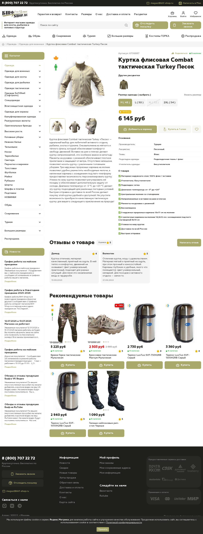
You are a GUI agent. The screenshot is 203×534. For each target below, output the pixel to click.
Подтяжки (10, 193)
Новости (64, 463)
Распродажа (193, 36)
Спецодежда (12, 100)
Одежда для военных (17, 71)
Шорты (9, 185)
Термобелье (12, 156)
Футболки (10, 172)
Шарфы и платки (14, 189)
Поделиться (181, 53)
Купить (70, 365)
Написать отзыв (189, 243)
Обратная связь (69, 483)
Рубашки (10, 181)
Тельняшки (11, 147)
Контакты (71, 14)
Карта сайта (67, 502)
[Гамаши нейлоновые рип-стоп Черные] (106, 391)
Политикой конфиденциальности (124, 522)
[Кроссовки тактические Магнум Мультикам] (106, 323)
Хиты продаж (67, 478)
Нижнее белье (13, 142)
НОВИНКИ (10, 197)
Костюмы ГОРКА (159, 36)
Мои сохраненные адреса (115, 468)
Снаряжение (63, 36)
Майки (8, 177)
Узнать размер (192, 95)
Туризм (91, 36)
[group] (82, 84)
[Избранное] (196, 129)
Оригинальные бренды (18, 126)
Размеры (86, 14)
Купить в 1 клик (177, 129)
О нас (98, 14)
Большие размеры (122, 36)
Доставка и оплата (118, 14)
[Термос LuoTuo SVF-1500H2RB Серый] (183, 323)
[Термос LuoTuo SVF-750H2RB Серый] (144, 323)
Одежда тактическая (17, 88)
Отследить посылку (147, 25)
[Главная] (19, 14)
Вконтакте (106, 491)
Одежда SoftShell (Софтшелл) (15, 94)
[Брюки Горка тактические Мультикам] (67, 323)
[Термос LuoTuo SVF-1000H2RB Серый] (67, 391)
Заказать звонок (188, 25)
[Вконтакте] (12, 506)
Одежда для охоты (16, 77)
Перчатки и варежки (16, 164)
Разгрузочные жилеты (17, 121)
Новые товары (68, 473)
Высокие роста (13, 131)
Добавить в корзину (140, 129)
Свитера (9, 160)
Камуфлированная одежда (20, 117)
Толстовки (11, 168)
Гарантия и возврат (50, 14)
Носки (8, 152)
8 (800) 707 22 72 (15, 3)
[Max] (4, 506)
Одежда (11, 36)
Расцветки (140, 14)
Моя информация (110, 473)
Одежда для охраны (16, 112)
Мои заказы (107, 463)
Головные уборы (14, 137)
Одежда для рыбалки (17, 83)
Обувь (36, 36)
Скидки (63, 468)
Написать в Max (192, 3)
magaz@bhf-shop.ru (162, 3)
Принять (102, 529)
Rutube (104, 496)
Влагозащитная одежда (19, 106)
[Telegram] (19, 506)
